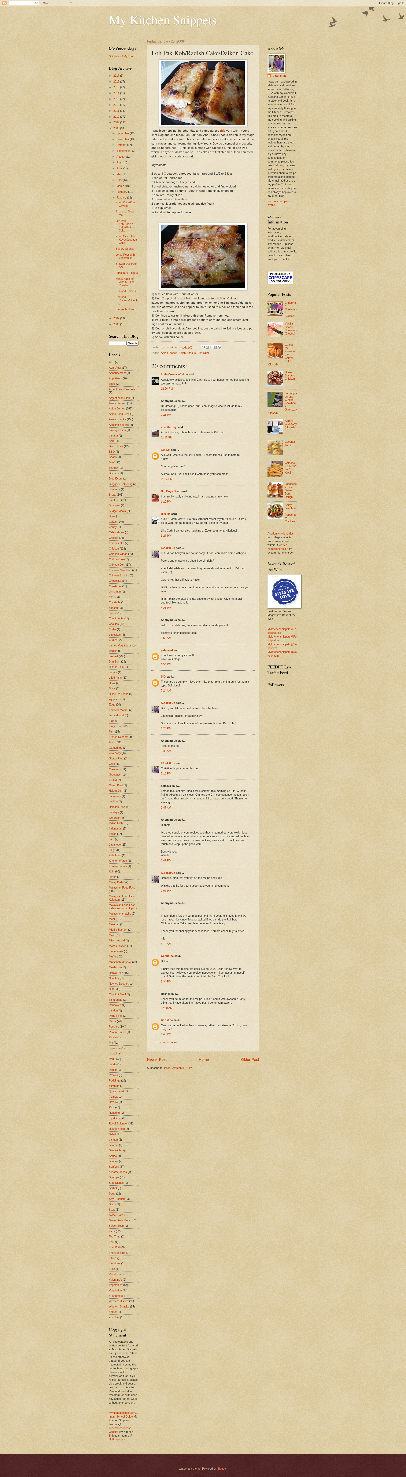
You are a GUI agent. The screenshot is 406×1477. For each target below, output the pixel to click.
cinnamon (115, 591)
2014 (116, 93)
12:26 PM (167, 388)
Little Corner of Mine (174, 374)
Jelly (112, 849)
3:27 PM (166, 535)
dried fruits (115, 677)
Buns (112, 516)
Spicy (112, 1204)
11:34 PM (167, 479)
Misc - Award (117, 940)
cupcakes (115, 634)
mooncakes (116, 951)
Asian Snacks (187, 352)
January (122, 197)
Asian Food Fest (119, 414)
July (119, 162)
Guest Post (116, 785)
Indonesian (115, 828)
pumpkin (114, 1085)
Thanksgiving (117, 1252)
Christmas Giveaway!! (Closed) (291, 309)
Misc (112, 935)
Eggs (112, 704)
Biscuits (114, 473)
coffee (113, 613)
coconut (114, 607)
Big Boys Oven (170, 491)
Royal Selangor (118, 1123)
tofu (111, 1258)
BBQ (112, 451)
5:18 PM (166, 773)
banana (113, 435)
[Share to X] (211, 347)
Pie (111, 1042)
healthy (113, 801)
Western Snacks (119, 1306)
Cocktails (114, 602)
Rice (111, 1107)
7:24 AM (166, 690)
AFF (111, 362)
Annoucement (117, 373)
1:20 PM (166, 501)
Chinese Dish (117, 564)
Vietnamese (116, 1295)
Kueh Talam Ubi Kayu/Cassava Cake (126, 240)
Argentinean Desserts (122, 389)
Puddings (114, 1080)
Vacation (114, 1274)
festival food (116, 715)
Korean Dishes (118, 866)
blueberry (114, 489)
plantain (113, 1053)
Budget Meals (117, 511)
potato (113, 1064)
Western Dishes (118, 1301)
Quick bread (116, 1091)
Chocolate (115, 580)
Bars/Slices (116, 446)
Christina (167, 1020)
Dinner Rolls (116, 666)
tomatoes (114, 1263)
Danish (113, 650)
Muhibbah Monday (120, 962)
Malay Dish (116, 882)
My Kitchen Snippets (163, 19)
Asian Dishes (169, 352)
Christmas (115, 586)
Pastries (114, 1026)
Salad (112, 1134)
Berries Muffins (125, 309)
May (120, 174)
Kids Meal (115, 855)
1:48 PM (166, 1034)
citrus (112, 597)
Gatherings (115, 747)
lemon (112, 876)
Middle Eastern (118, 929)
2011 (116, 110)
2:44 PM (166, 415)
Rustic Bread (117, 1128)
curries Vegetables (120, 645)
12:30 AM (167, 1008)
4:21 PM (166, 607)
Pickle (113, 1037)
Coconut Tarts (290, 443)
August (121, 156)
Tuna (112, 1268)
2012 (116, 104)
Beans (113, 457)
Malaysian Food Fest (122, 887)
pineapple (115, 1048)
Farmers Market (118, 710)
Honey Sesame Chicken (290, 375)
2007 (116, 318)
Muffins (113, 956)
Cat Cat (165, 449)
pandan (113, 1010)
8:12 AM (166, 943)
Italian (112, 833)
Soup (112, 1193)
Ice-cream (115, 817)
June (120, 168)
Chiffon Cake (117, 559)
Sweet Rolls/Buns (120, 1220)
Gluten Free (116, 758)
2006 (116, 324)
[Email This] (203, 347)
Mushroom (115, 967)
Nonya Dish (116, 972)
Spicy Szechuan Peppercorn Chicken (290, 513)
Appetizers (115, 378)
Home (204, 1059)
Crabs (112, 629)
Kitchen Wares (118, 860)
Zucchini (114, 1317)
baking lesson (117, 430)
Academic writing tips (280, 533)
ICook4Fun (168, 548)
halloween (115, 796)
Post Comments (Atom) (178, 1067)
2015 (116, 87)
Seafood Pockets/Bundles (127, 300)
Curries (113, 640)
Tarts (112, 1231)
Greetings (115, 769)
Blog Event (115, 478)
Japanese (115, 844)
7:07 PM (166, 890)
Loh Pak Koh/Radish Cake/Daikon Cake (125, 225)
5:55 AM (166, 637)
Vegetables (115, 1285)
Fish (111, 731)
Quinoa (113, 1096)
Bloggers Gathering (120, 484)
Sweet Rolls (116, 1215)
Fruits (112, 742)
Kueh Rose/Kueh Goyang (126, 204)
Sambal (113, 1145)
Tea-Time (114, 1236)
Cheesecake (116, 543)
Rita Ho (165, 513)
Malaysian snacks (120, 913)
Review (113, 1102)
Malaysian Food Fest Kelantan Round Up (122, 906)
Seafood (114, 1166)
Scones (113, 1161)
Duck (112, 688)
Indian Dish (116, 823)
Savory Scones (125, 248)
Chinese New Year (120, 570)
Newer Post (157, 1059)
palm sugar (115, 999)
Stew (112, 1209)
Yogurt (113, 1311)
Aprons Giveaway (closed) (291, 424)
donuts (113, 672)
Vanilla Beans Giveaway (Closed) (291, 328)
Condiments (116, 618)
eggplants (115, 699)
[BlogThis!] (207, 347)
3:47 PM (166, 860)
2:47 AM (166, 807)
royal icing (115, 1118)
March (121, 185)
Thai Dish (115, 1247)
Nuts (112, 989)
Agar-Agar (115, 367)
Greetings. (115, 774)
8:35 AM (166, 751)
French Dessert (118, 736)
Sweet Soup (116, 1225)
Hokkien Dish (117, 807)
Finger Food (116, 726)
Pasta (112, 1021)
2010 (116, 116)
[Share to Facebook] (215, 347)
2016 (116, 81)
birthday (114, 467)
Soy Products (117, 1198)
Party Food (115, 1015)
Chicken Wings (118, 553)
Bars (112, 440)
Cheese (113, 537)
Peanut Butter (117, 1032)
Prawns (113, 1075)
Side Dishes (116, 1182)
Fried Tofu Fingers (127, 272)
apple (112, 383)
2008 (116, 128)
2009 (116, 122)
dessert (113, 656)
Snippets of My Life (121, 56)
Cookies (114, 624)
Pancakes (115, 1005)
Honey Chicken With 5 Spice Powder (125, 282)
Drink (112, 683)
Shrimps (114, 1177)
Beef (112, 462)
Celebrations (116, 532)
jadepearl (167, 650)
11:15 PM (167, 437)
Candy (113, 527)
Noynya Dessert (119, 983)
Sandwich (115, 1150)
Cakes (113, 521)
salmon (113, 1139)
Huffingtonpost (118, 1439)
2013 (116, 99)
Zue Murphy (169, 427)
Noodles (114, 978)
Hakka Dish (116, 790)
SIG (163, 676)
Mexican (114, 924)
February (122, 191)
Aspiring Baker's (119, 424)
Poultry (113, 1069)
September (124, 150)
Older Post (250, 1059)
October (122, 144)
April (120, 180)
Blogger (221, 1468)
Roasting (114, 1112)
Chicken (114, 548)
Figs (111, 720)
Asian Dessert (117, 403)
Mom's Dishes (117, 946)
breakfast (114, 500)
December (123, 133)
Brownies (114, 505)
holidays (114, 812)
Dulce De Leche (118, 694)
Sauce (113, 1155)
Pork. (112, 1059)
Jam (111, 839)
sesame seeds (118, 1172)
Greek (112, 763)
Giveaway (115, 753)
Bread (112, 494)
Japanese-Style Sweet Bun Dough (291, 490)
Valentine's (115, 1279)
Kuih (111, 871)
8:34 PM (166, 981)
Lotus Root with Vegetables (125, 256)
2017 (116, 75)
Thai (111, 1242)
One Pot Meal (117, 994)
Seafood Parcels (126, 291)
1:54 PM (166, 664)
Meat (112, 918)
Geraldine (167, 956)
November (123, 139)
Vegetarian (115, 1290)
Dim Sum (203, 352)
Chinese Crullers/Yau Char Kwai (291, 467)
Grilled (113, 780)
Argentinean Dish (119, 398)
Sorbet (113, 1188)
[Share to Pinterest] (219, 347)
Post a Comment (167, 1042)
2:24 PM (166, 728)
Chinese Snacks (119, 575)
